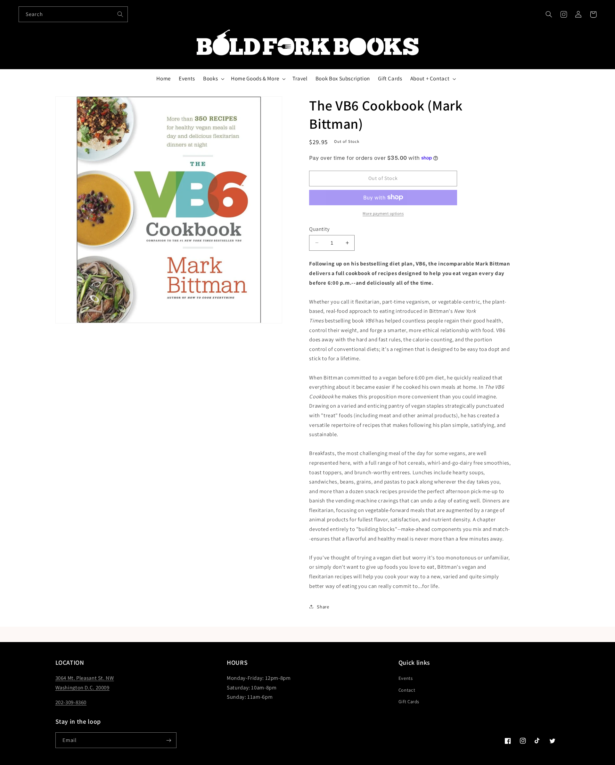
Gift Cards (408, 701)
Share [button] (323, 606)
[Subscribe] (168, 740)
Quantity (319, 228)
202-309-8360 (71, 702)
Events (405, 678)
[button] (548, 14)
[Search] (120, 14)
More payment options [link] (383, 213)
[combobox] (73, 14)
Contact (406, 690)
